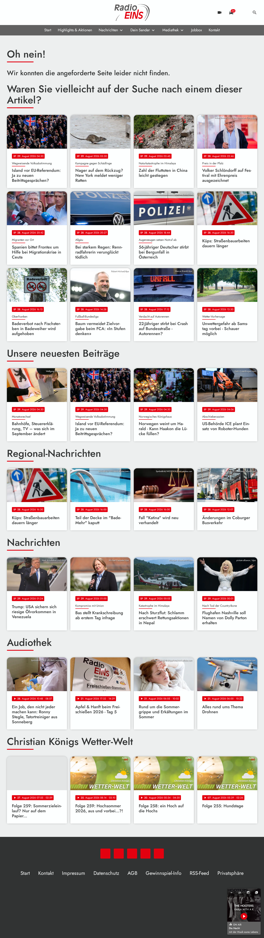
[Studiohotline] (44, 12)
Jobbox (196, 30)
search (254, 12)
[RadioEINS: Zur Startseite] (132, 12)
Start (47, 30)
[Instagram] (28, 12)
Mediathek (170, 30)
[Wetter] (242, 12)
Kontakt (214, 30)
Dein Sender (140, 30)
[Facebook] (19, 12)
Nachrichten (108, 30)
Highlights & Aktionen (75, 30)
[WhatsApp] (11, 12)
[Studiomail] (36, 12)
